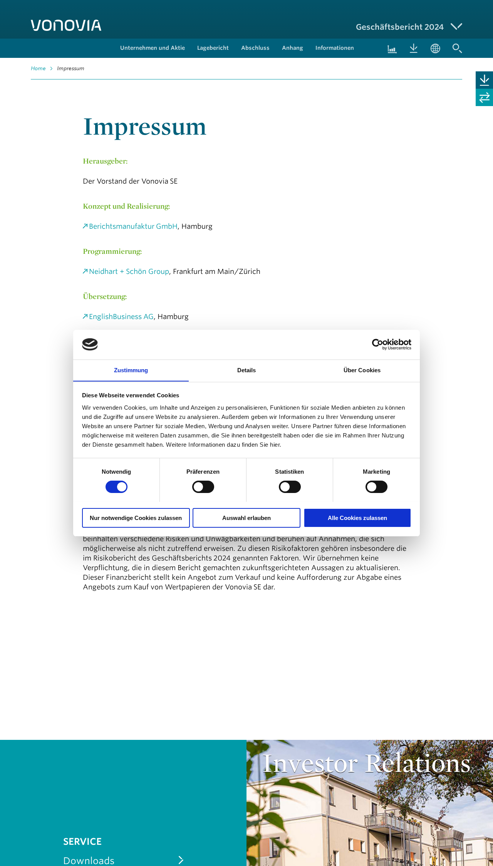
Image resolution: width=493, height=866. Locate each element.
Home (38, 68)
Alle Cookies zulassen (357, 517)
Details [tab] (246, 369)
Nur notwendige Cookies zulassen (136, 517)
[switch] (203, 487)
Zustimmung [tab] (131, 369)
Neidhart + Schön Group (129, 271)
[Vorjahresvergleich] (484, 97)
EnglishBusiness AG (121, 316)
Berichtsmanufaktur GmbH (133, 226)
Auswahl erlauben (246, 517)
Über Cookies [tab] (362, 369)
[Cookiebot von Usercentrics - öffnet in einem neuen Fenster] (377, 344)
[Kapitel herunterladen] (484, 80)
